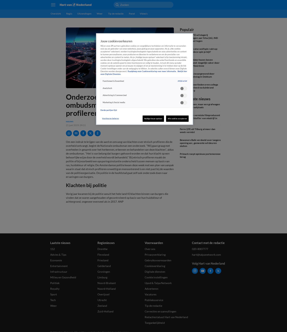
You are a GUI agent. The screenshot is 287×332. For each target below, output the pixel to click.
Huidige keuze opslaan (153, 119)
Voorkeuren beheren (110, 118)
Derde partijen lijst (108, 110)
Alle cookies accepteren (177, 119)
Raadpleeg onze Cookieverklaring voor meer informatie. (152, 71)
